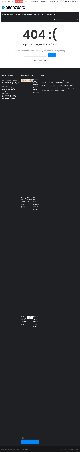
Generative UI (68, 82)
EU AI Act (44, 82)
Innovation (44, 88)
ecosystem (72, 80)
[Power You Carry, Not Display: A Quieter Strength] (30, 256)
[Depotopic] (13, 7)
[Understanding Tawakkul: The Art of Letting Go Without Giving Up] (24, 80)
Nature (24, 14)
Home (4, 14)
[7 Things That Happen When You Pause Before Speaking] (24, 256)
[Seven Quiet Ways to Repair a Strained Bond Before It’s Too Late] (36, 138)
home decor (52, 85)
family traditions (59, 82)
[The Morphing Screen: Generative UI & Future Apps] (24, 374)
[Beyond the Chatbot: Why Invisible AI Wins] (30, 317)
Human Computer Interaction (65, 85)
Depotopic (25, 449)
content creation (56, 80)
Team (44, 60)
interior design (52, 88)
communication (46, 80)
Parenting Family (32, 14)
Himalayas (44, 85)
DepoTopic (64, 80)
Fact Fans (50, 82)
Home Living (17, 14)
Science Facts (45, 90)
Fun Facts (10, 14)
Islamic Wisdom (62, 88)
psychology (71, 88)
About (40, 60)
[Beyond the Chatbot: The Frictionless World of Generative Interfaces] (36, 256)
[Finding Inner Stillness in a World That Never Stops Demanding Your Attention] (30, 80)
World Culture (51, 14)
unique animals (55, 90)
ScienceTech (42, 14)
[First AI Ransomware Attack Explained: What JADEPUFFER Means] (36, 374)
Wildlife (62, 90)
